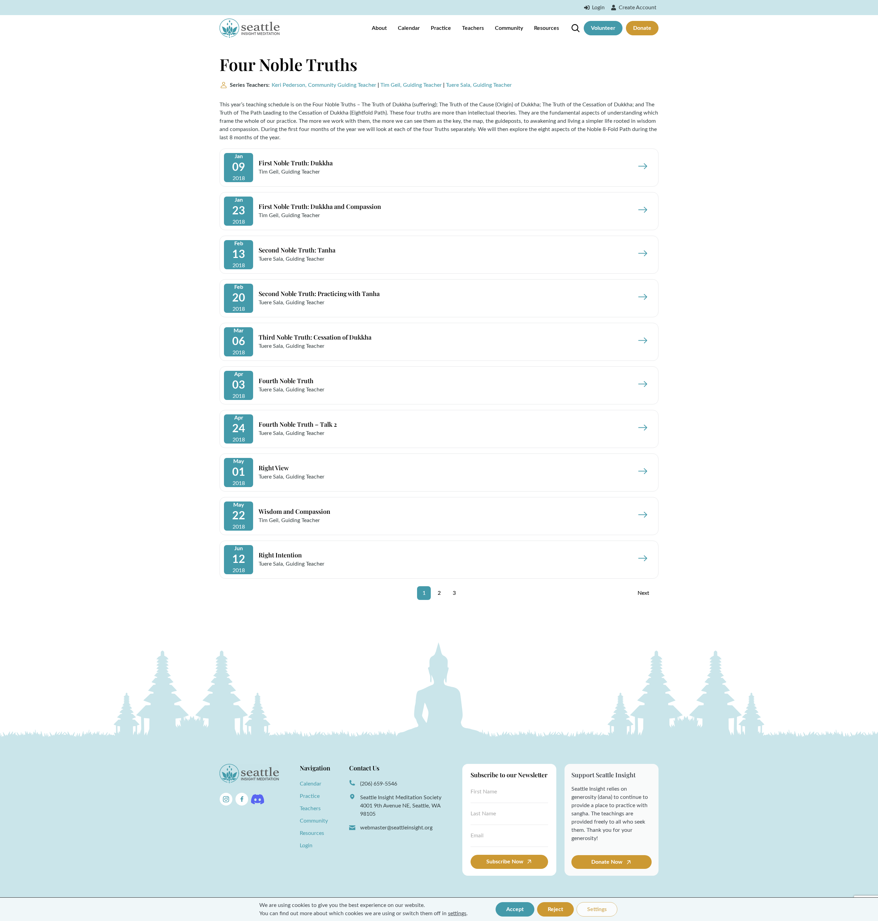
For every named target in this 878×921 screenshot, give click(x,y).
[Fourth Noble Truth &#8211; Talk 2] (636, 429)
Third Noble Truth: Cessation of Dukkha (315, 337)
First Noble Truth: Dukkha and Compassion (320, 206)
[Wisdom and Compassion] (636, 516)
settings (457, 913)
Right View (274, 468)
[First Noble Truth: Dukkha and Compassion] (636, 211)
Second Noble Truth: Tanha (297, 250)
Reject (555, 909)
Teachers (473, 28)
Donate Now (607, 862)
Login (306, 845)
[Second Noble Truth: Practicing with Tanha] (636, 298)
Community (509, 28)
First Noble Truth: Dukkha (296, 163)
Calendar (409, 28)
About (379, 28)
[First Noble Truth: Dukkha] (636, 167)
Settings (597, 909)
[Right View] (636, 472)
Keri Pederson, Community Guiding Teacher (324, 85)
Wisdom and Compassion (294, 511)
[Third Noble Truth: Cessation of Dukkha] (636, 342)
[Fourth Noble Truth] (636, 385)
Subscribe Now (504, 861)
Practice (441, 28)
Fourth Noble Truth (286, 381)
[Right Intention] (636, 559)
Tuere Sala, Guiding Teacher (479, 85)
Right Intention (280, 555)
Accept (515, 909)
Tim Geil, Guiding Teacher (411, 85)
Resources (546, 28)
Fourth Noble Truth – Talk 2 (298, 424)
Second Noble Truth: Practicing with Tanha (319, 294)
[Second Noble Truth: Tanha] (636, 254)
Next (643, 593)
